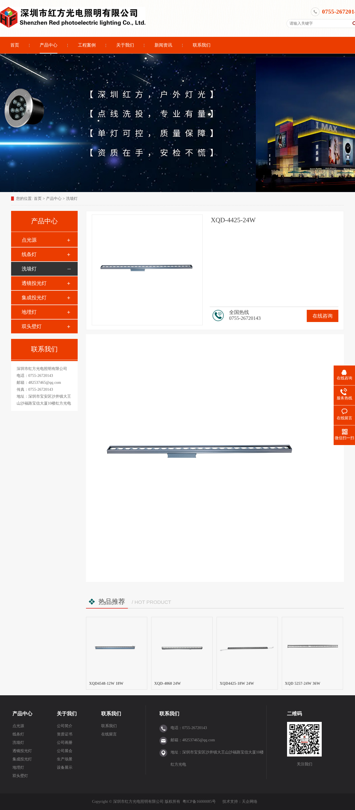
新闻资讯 (163, 45)
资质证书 (64, 734)
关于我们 (125, 45)
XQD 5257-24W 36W (302, 683)
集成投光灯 (34, 297)
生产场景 (64, 759)
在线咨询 (323, 316)
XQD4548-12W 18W (106, 683)
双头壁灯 (32, 326)
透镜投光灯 (34, 283)
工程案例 (87, 45)
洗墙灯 (72, 198)
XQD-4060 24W (167, 683)
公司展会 (64, 751)
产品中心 (48, 45)
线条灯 (29, 254)
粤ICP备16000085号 (199, 801)
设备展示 (64, 767)
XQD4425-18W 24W (237, 683)
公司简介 (64, 726)
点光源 (29, 240)
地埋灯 (29, 312)
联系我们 (202, 45)
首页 (14, 45)
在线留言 (109, 734)
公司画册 (64, 742)
